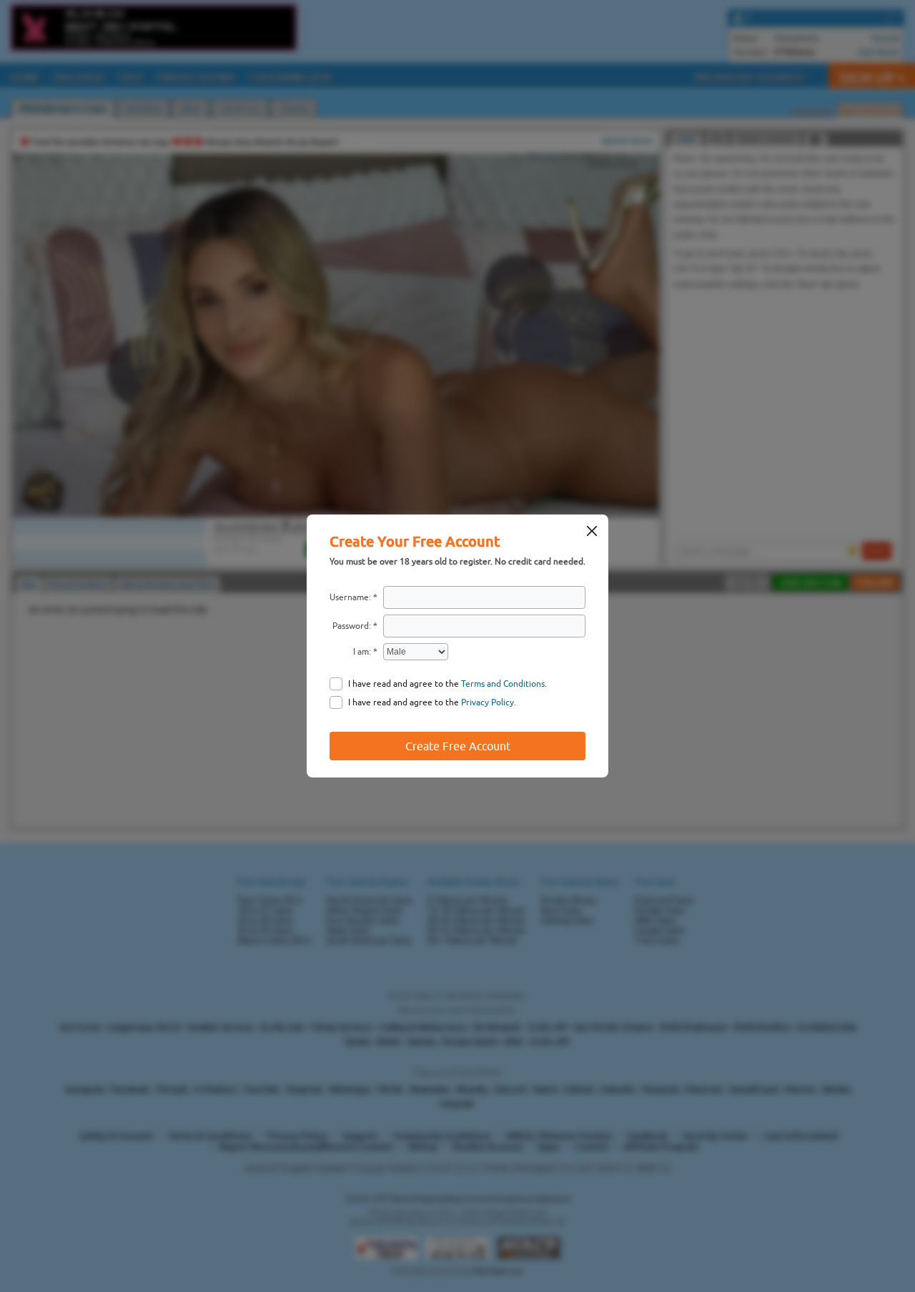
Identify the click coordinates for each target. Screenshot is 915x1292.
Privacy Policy (487, 702)
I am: (362, 652)
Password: (351, 626)
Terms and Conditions (503, 684)
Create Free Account (457, 746)
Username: (350, 597)
